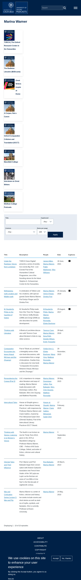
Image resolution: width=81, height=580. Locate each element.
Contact (40, 554)
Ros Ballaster (48, 462)
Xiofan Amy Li (48, 349)
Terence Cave (48, 330)
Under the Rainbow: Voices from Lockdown (10, 264)
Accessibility (40, 542)
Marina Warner (48, 264)
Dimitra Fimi (47, 297)
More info (11, 578)
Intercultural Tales (10, 402)
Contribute (40, 546)
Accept (56, 558)
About (40, 538)
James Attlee (48, 261)
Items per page (42, 228)
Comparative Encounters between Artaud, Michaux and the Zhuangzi (10, 354)
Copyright (40, 550)
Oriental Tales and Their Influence (9, 465)
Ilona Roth (47, 336)
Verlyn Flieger (48, 294)
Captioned (44, 218)
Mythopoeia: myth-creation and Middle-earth (10, 294)
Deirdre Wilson (48, 339)
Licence (8, 228)
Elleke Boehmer (49, 323)
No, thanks (66, 558)
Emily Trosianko (49, 342)
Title (7, 218)
